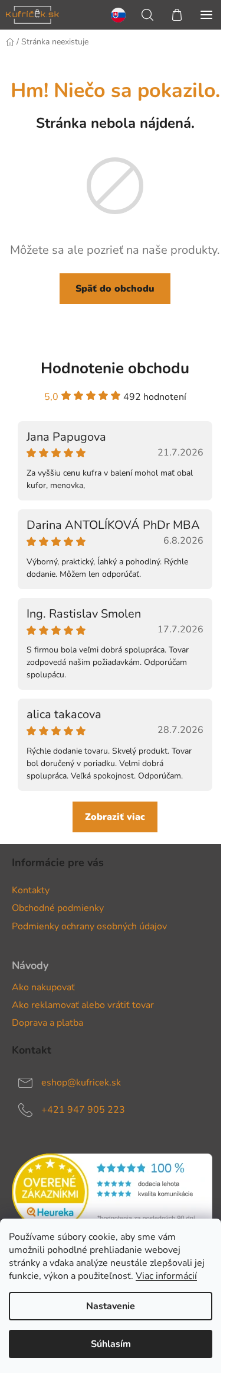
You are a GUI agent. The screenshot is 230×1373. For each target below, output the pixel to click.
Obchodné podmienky (58, 908)
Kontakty (31, 890)
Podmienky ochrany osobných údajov (89, 926)
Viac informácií (166, 1275)
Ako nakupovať (43, 987)
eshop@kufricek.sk (81, 1082)
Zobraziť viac (115, 816)
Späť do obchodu (115, 288)
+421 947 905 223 (83, 1109)
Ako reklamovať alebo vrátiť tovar (83, 1005)
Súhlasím (111, 1344)
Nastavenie (110, 1306)
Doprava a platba (47, 1022)
